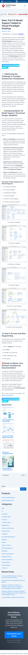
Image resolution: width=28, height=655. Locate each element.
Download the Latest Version (14, 635)
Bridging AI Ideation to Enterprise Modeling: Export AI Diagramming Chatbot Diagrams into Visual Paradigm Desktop (14, 593)
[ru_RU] (22, 15)
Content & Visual (6, 522)
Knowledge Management (8, 536)
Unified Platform (6, 562)
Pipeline (4, 542)
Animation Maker (6, 516)
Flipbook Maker (6, 531)
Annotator (4, 519)
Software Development (8, 554)
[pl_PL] (18, 15)
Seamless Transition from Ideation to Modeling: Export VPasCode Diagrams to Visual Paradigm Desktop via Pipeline (12, 586)
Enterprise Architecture (8, 528)
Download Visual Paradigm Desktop (11, 66)
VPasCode (4, 568)
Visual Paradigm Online (8, 500)
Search (3, 486)
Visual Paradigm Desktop (8, 497)
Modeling (4, 539)
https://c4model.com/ (7, 395)
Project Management (7, 548)
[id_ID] (15, 15)
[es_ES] (10, 15)
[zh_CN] (25, 15)
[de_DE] (9, 15)
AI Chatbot (4, 514)
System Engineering (7, 559)
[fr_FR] (12, 15)
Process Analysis (6, 545)
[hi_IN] (13, 15)
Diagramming (5, 525)
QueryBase (4, 551)
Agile (3, 508)
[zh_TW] (26, 15)
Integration (4, 534)
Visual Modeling (6, 565)
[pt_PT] (20, 15)
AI (2, 511)
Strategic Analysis (6, 556)
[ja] (17, 15)
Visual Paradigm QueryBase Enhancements (13, 597)
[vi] (23, 15)
